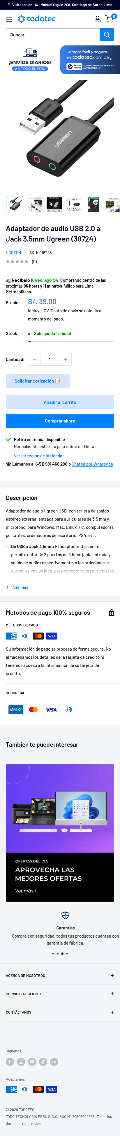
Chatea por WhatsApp (92, 463)
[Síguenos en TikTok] (43, 1062)
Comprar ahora (60, 420)
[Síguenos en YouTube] (32, 1062)
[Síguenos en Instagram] (21, 1062)
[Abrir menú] (9, 19)
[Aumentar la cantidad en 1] (65, 359)
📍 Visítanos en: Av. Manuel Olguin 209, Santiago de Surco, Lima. (60, 4)
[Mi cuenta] (97, 19)
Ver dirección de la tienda (38, 455)
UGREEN (13, 252)
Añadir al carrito (60, 402)
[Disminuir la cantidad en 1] (34, 359)
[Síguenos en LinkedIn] (54, 1062)
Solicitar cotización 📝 (38, 380)
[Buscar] (107, 34)
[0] (109, 18)
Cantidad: (15, 359)
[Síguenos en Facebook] (10, 1062)
